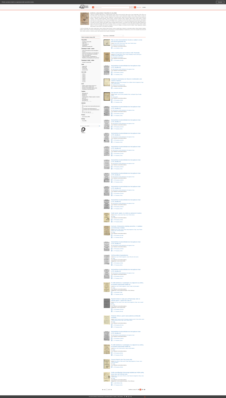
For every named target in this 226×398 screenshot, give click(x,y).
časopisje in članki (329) (86, 41)
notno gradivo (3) (85, 44)
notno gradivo (115, 96)
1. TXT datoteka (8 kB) (117, 327)
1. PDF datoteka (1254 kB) (118, 193)
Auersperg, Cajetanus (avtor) (130, 319)
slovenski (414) (85, 69)
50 (142, 389)
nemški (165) (84, 68)
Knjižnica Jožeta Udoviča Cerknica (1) (89, 85)
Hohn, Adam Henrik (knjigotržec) (128, 302)
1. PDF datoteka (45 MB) (118, 367)
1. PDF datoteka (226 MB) (118, 60)
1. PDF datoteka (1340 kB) (118, 206)
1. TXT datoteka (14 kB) (117, 74)
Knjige (114, 216)
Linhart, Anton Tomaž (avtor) (119, 43)
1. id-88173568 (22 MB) (117, 383)
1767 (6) (83, 77)
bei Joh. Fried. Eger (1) (86, 112)
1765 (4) (83, 75)
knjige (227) (84, 42)
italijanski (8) (84, 66)
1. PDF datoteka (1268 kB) (118, 180)
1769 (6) (83, 79)
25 (140, 389)
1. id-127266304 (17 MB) (118, 48)
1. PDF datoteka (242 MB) (118, 235)
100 (144, 389)
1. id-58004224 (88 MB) (117, 88)
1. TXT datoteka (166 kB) (118, 294)
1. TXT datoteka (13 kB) (117, 115)
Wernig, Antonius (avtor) (116, 320)
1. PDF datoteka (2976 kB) (118, 309)
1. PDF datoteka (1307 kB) (118, 276)
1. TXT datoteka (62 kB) (117, 385)
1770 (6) (83, 81)
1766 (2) (83, 76)
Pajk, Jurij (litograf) (131, 94)
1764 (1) (83, 73)
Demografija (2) (85, 99)
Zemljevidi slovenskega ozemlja (119, 44)
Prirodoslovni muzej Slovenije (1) (88, 89)
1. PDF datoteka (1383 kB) (118, 166)
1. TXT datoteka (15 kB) (117, 128)
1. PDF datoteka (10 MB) (118, 263)
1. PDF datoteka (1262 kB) (118, 140)
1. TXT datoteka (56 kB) (117, 221)
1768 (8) (83, 78)
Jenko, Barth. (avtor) (140, 319)
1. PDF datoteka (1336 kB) (118, 338)
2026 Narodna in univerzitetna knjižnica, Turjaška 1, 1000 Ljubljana (110, 396)
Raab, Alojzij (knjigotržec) (129, 229)
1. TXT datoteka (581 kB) (118, 237)
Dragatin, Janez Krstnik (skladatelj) (120, 94)
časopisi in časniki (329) (86, 62)
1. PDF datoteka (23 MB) (118, 100)
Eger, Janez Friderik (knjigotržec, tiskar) (121, 256)
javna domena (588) (86, 116)
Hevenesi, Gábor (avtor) (118, 229)
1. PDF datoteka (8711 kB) (118, 325)
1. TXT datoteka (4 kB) (117, 102)
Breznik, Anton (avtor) (134, 256)
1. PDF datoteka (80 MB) (118, 353)
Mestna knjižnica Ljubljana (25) (88, 86)
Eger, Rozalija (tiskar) (118, 54)
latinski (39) (84, 67)
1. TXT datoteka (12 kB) (117, 155)
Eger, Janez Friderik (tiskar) (131, 43)
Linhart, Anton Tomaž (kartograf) (120, 82)
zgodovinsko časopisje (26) (87, 46)
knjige (114, 258)
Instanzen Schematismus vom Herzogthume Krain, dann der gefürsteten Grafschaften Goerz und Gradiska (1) (90, 54)
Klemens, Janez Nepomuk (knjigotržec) (130, 375)
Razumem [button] (220, 2)
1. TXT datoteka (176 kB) (118, 355)
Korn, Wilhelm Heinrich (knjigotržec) (134, 82)
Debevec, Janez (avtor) (118, 214)
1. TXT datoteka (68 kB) (117, 265)
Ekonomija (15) (85, 100)
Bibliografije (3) (85, 93)
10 (138, 389)
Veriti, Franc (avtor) (117, 302)
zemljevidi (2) (84, 45)
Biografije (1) (84, 94)
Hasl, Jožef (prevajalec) (119, 230)
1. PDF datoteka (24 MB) (118, 219)
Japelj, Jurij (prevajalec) (134, 286)
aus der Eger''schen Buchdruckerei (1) (89, 108)
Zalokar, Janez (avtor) (118, 375)
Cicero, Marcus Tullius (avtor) (119, 361)
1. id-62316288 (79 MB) (117, 292)
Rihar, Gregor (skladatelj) (128, 54)
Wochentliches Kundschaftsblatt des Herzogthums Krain (123, 69)
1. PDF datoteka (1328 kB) (118, 72)
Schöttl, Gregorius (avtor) (119, 319)
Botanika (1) (84, 95)
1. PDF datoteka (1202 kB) (118, 113)
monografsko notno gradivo (118, 57)
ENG (140, 7)
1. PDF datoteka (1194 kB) (118, 248)
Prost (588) (84, 120)
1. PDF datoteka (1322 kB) (118, 126)
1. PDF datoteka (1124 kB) (118, 153)
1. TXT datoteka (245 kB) (118, 311)
